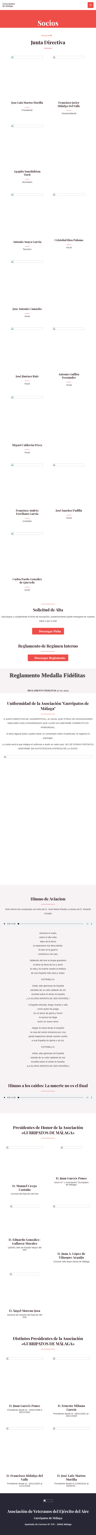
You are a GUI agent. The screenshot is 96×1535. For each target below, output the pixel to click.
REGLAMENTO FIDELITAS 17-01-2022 (48, 690)
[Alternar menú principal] (91, 5)
